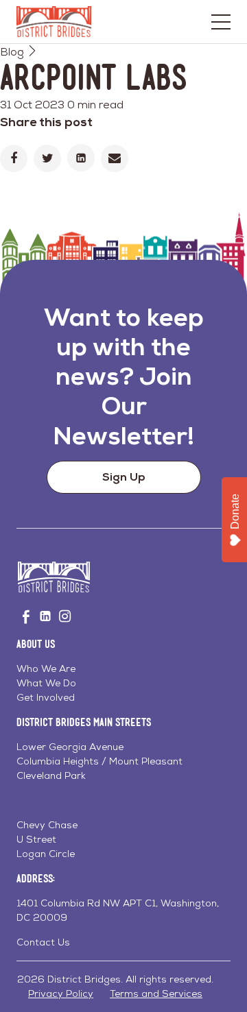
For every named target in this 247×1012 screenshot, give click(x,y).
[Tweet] (47, 158)
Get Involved (45, 697)
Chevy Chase (47, 825)
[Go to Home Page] (53, 21)
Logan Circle (45, 853)
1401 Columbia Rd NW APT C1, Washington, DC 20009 (117, 910)
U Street (36, 839)
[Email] (114, 158)
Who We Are (45, 668)
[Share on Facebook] (13, 158)
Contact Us (43, 942)
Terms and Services (156, 993)
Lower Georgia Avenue (70, 746)
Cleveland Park (51, 775)
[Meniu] (221, 21)
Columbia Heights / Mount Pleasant (99, 761)
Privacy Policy (60, 993)
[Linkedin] (81, 157)
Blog (12, 52)
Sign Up (123, 477)
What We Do (46, 683)
